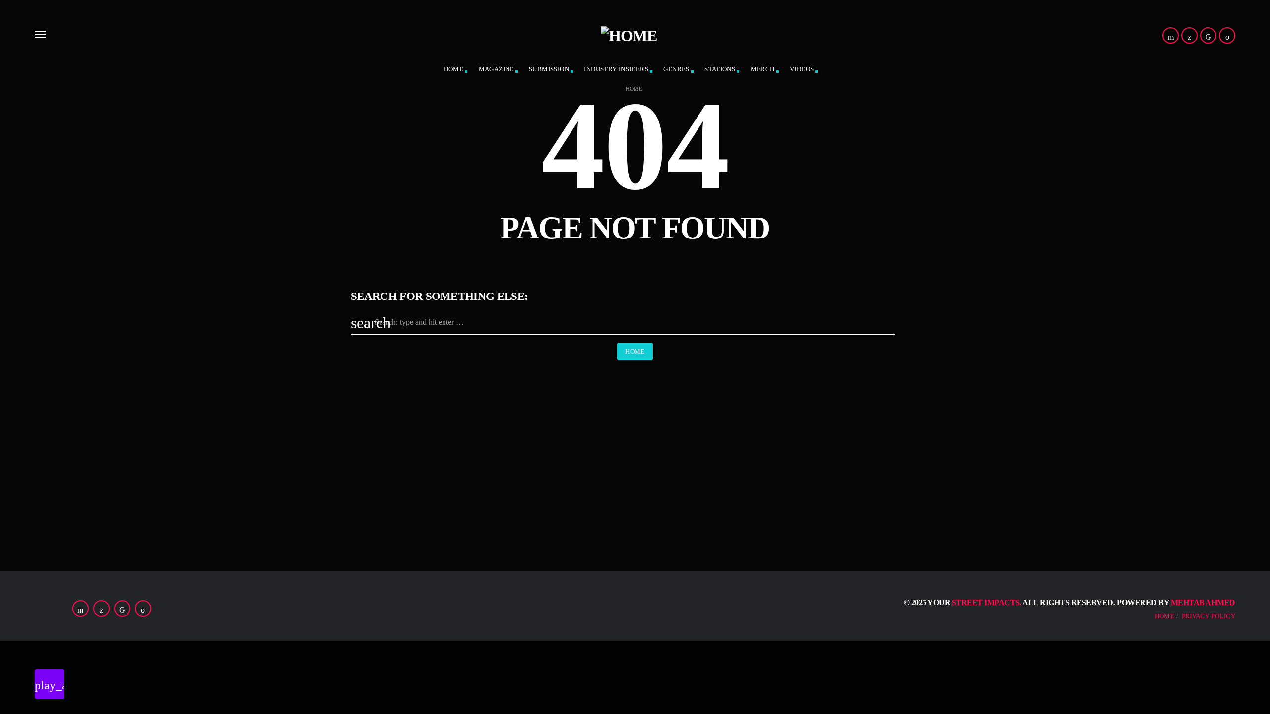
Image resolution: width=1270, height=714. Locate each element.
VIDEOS (802, 69)
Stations (719, 69)
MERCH (763, 69)
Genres (676, 69)
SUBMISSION (549, 69)
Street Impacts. (986, 602)
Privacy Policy (1208, 616)
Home (634, 89)
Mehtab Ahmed (1203, 602)
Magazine (496, 69)
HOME (454, 69)
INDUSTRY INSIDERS (616, 69)
